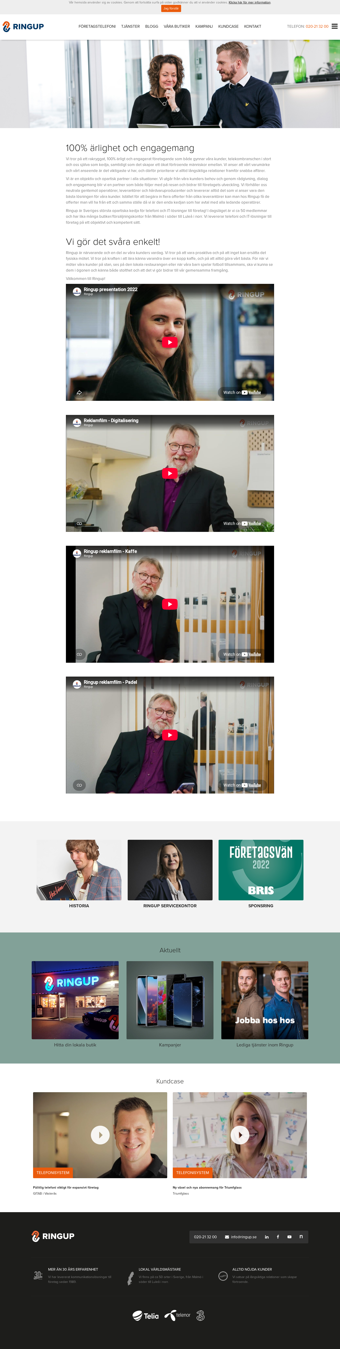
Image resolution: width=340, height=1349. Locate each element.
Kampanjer (170, 1045)
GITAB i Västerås (45, 1194)
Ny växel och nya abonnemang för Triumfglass (207, 1188)
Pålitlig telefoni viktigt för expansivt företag (66, 1188)
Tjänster (130, 26)
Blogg (151, 26)
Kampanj (204, 26)
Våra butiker (177, 26)
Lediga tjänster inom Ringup (265, 1045)
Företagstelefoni (97, 26)
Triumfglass (181, 1194)
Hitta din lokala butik (75, 1045)
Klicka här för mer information (250, 2)
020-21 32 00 (317, 26)
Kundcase (228, 26)
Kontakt (252, 26)
